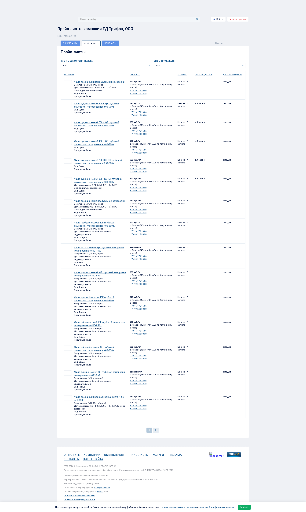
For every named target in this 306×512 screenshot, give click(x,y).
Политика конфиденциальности (79, 499)
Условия (182, 75)
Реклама (175, 454)
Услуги (158, 454)
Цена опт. (135, 75)
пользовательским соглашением (179, 507)
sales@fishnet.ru (102, 487)
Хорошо (244, 507)
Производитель (203, 75)
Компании (92, 454)
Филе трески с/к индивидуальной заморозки (99, 81)
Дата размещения (232, 75)
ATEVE (100, 491)
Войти (219, 19)
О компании (70, 43)
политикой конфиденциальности (216, 507)
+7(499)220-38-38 (138, 93)
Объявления (114, 454)
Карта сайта (93, 459)
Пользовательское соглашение (79, 495)
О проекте (72, 454)
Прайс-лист (91, 43)
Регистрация (238, 19)
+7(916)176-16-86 (138, 90)
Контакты (111, 43)
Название (69, 75)
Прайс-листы (138, 454)
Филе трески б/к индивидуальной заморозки (99, 201)
